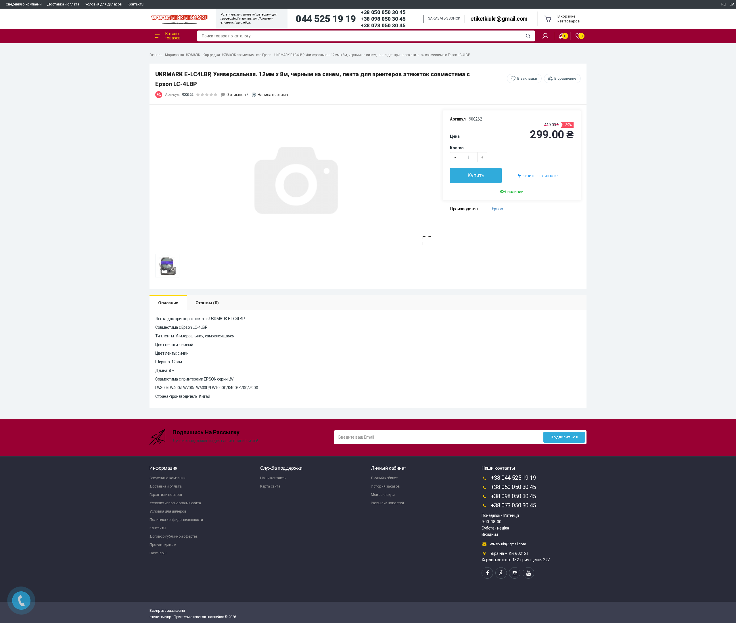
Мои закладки (382, 494)
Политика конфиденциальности (176, 519)
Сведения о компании (23, 4)
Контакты (136, 4)
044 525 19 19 (326, 19)
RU (723, 4)
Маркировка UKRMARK (182, 55)
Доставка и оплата (63, 4)
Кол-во (457, 148)
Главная (156, 55)
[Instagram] (514, 573)
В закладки (527, 78)
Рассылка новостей (387, 503)
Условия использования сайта (175, 503)
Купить (475, 175)
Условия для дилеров (103, 4)
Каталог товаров (173, 36)
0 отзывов (236, 94)
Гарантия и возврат (166, 494)
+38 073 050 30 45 (383, 25)
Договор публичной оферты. (174, 536)
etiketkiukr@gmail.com (499, 19)
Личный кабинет (384, 478)
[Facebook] (487, 573)
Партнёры (158, 553)
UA (732, 4)
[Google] (501, 573)
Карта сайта (270, 486)
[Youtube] (528, 573)
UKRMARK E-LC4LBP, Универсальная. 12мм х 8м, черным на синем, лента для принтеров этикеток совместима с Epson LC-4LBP (372, 55)
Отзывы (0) (207, 302)
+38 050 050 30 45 (383, 12)
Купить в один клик (541, 176)
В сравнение (565, 78)
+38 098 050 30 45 (383, 19)
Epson (497, 208)
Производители (163, 544)
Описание (168, 302)
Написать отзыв (273, 94)
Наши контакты (273, 478)
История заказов (385, 486)
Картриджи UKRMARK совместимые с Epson (237, 55)
